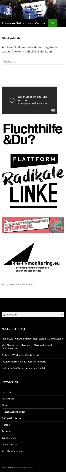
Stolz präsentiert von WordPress (17, 467)
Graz (4, 405)
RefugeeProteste (11, 418)
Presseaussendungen (13, 411)
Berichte (7, 391)
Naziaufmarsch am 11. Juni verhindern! (24, 361)
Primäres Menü (61, 23)
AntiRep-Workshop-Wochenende (21, 354)
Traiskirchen (9, 437)
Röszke (6, 424)
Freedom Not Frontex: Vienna (23, 23)
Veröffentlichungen (13, 451)
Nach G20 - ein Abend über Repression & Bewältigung (32, 338)
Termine (6, 431)
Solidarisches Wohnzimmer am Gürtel (23, 368)
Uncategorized (10, 444)
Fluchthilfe (8, 398)
